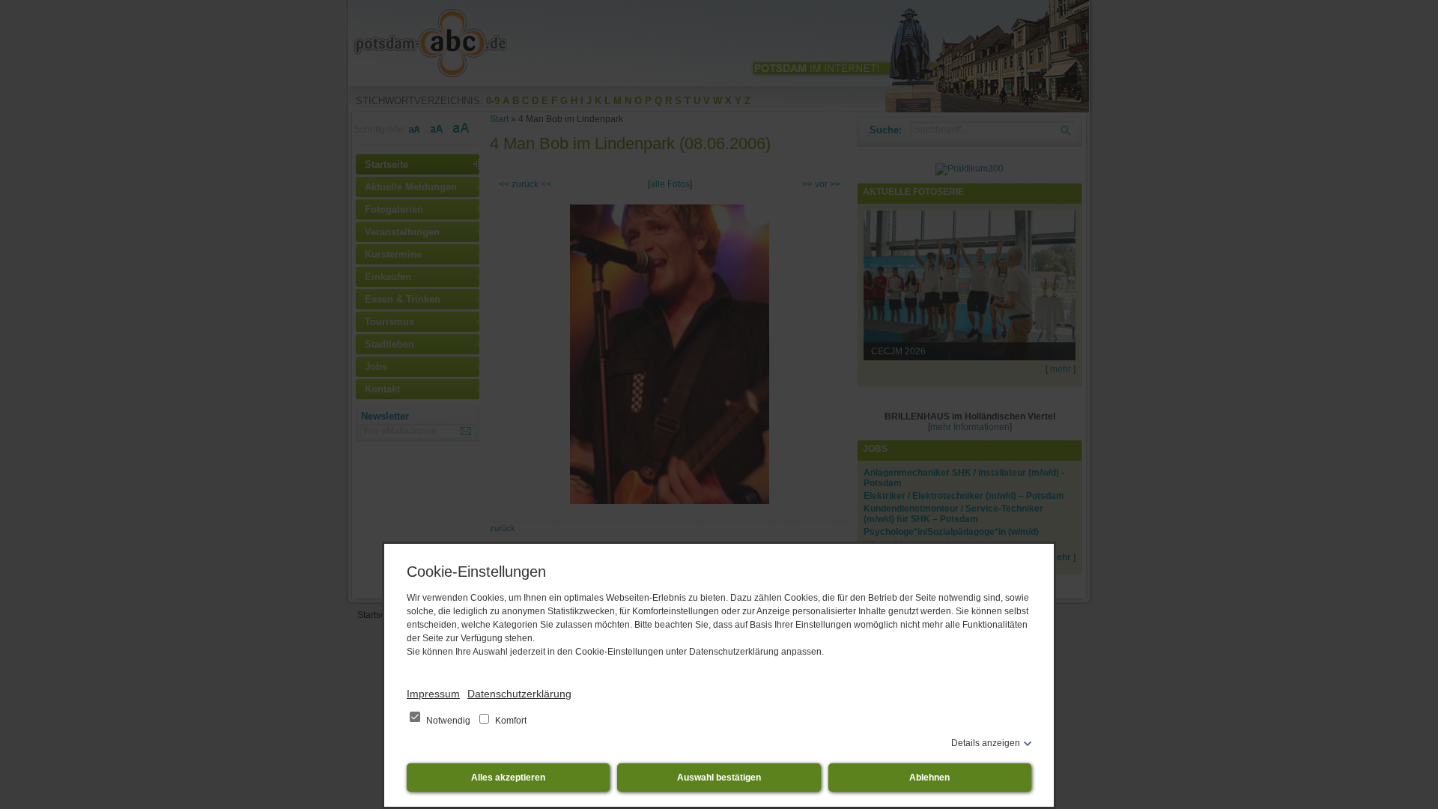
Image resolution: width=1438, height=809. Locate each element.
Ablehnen (929, 777)
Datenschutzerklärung (519, 694)
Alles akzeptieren (508, 777)
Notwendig (448, 720)
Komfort (510, 720)
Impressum (433, 694)
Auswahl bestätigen (719, 777)
